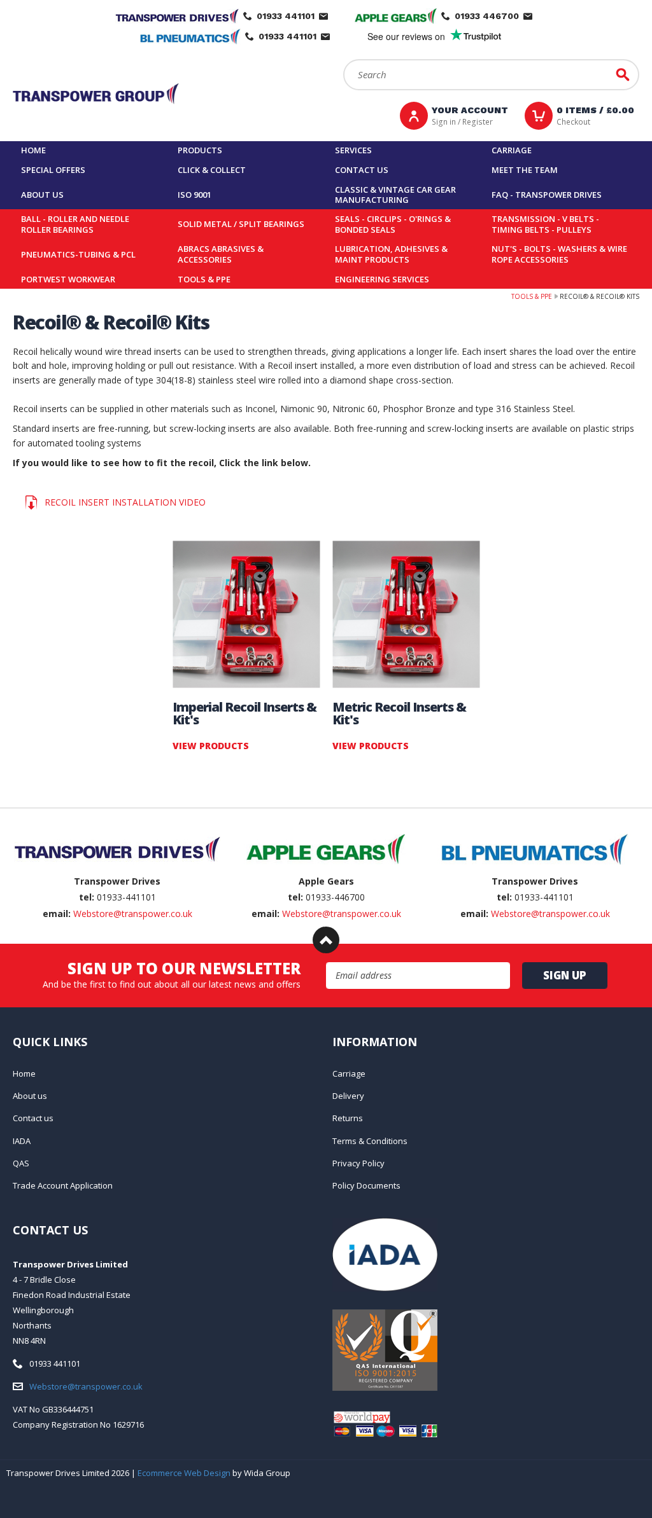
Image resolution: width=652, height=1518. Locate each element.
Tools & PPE (204, 279)
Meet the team (525, 170)
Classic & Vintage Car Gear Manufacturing (395, 195)
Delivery (348, 1095)
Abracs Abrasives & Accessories (221, 254)
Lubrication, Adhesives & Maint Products (391, 254)
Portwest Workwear (68, 279)
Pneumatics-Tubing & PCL (78, 254)
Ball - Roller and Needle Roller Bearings (75, 224)
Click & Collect (212, 170)
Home (33, 150)
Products (200, 150)
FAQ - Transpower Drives (547, 194)
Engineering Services (382, 279)
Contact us (361, 170)
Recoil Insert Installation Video (125, 502)
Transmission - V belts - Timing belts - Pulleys (545, 224)
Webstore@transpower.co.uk (132, 913)
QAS (21, 1163)
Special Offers (53, 170)
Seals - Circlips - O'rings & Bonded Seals (393, 224)
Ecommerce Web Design (184, 1473)
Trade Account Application (63, 1185)
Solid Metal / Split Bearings (241, 224)
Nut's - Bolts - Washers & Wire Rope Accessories (559, 254)
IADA (22, 1141)
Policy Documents (366, 1185)
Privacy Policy (358, 1163)
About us (42, 194)
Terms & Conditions (370, 1141)
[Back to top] (326, 940)
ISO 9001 (194, 194)
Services (353, 150)
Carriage (512, 150)
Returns (347, 1118)
